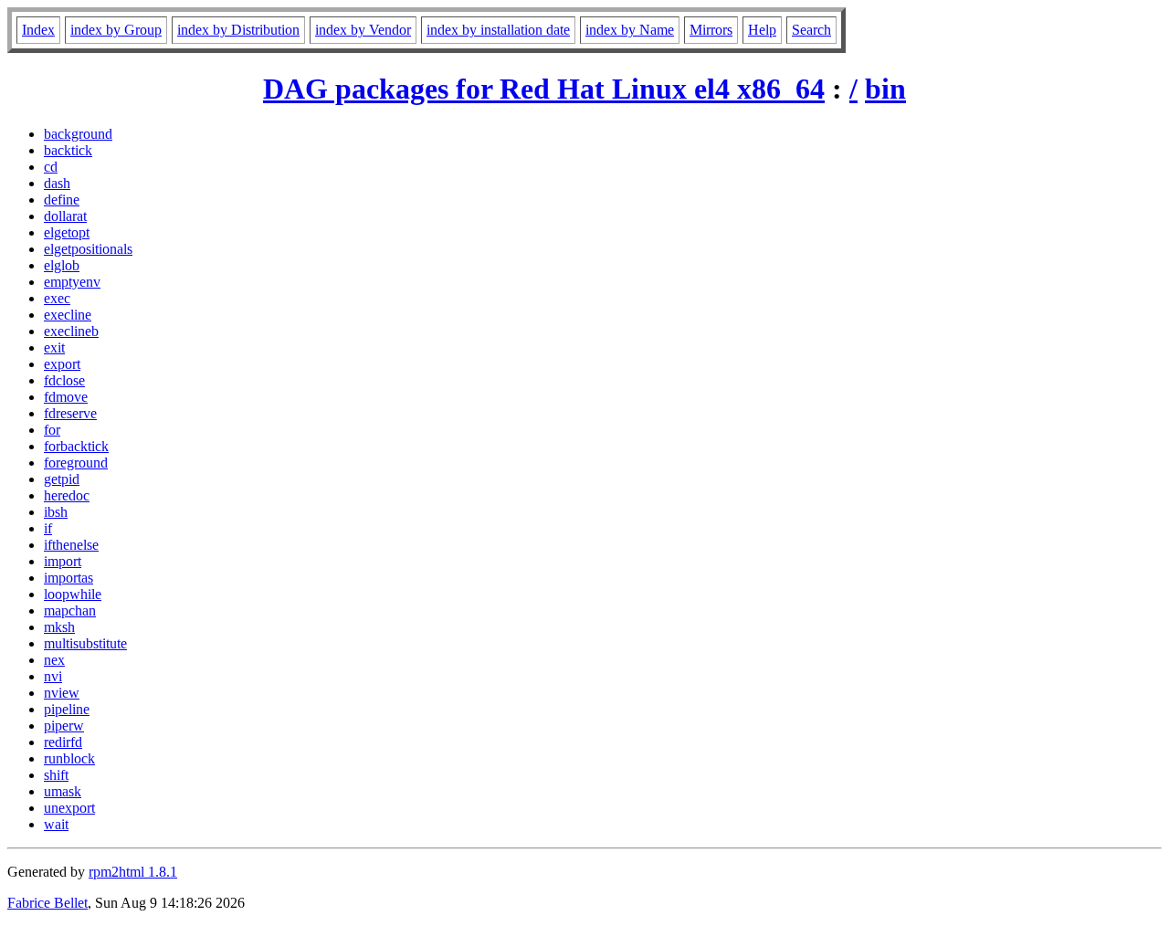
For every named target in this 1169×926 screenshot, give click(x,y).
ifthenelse (71, 544)
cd (51, 166)
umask (62, 791)
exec (57, 298)
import (62, 561)
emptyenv (72, 281)
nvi (53, 676)
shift (56, 775)
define (61, 199)
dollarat (65, 216)
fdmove (66, 397)
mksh (59, 627)
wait (56, 824)
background (78, 134)
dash (57, 183)
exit (54, 347)
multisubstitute (85, 643)
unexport (69, 808)
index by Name (629, 29)
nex (54, 660)
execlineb (71, 331)
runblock (69, 758)
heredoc (67, 495)
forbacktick (76, 446)
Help (762, 29)
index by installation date (498, 29)
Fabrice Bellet (47, 902)
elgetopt (67, 232)
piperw (64, 725)
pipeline (67, 709)
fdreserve (70, 413)
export (62, 364)
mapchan (70, 610)
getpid (61, 479)
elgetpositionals (88, 249)
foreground (76, 462)
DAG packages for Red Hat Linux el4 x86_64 (544, 88)
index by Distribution (238, 29)
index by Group (116, 29)
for (52, 429)
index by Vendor (363, 29)
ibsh (56, 512)
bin (885, 88)
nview (61, 692)
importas (68, 577)
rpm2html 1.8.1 (133, 871)
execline (67, 314)
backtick (68, 150)
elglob (61, 265)
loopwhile (72, 594)
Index (38, 29)
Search (811, 29)
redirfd (63, 742)
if (48, 528)
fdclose (64, 380)
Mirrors (711, 29)
